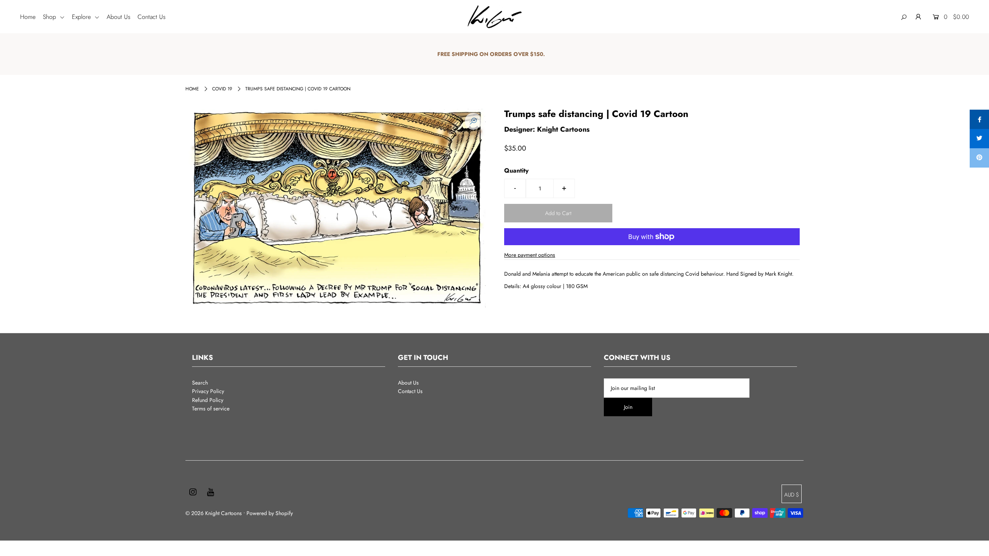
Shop (50, 16)
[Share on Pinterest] (979, 158)
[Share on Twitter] (979, 138)
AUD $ (791, 494)
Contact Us (151, 16)
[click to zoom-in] (473, 121)
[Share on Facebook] (979, 119)
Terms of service (210, 408)
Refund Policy (207, 400)
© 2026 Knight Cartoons (213, 513)
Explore (82, 16)
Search (200, 382)
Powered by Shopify (269, 513)
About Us (118, 16)
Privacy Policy (208, 391)
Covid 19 (222, 88)
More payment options (529, 255)
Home (28, 16)
